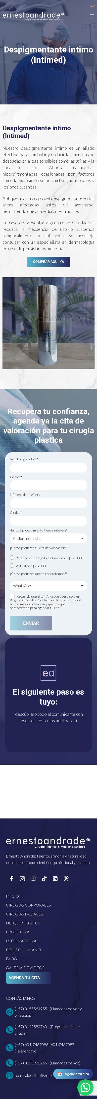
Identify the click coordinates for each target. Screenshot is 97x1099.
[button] (85, 1087)
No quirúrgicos (23, 922)
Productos (18, 931)
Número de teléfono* (25, 494)
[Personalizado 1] (66, 878)
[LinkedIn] (55, 878)
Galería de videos (25, 967)
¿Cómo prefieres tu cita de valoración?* (39, 548)
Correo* (16, 477)
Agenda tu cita (24, 977)
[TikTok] (44, 878)
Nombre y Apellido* (24, 459)
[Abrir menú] (92, 15)
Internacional (22, 940)
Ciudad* (16, 512)
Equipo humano (23, 949)
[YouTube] (33, 878)
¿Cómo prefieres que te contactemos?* (38, 573)
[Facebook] (11, 878)
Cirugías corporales (28, 905)
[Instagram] (22, 878)
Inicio (12, 896)
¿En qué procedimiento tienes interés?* (39, 530)
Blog (11, 958)
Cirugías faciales (24, 913)
